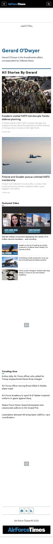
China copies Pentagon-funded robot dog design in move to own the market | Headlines (34, 272)
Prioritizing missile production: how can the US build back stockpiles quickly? (33, 259)
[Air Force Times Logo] (16, 4)
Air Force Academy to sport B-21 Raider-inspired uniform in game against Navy (25, 397)
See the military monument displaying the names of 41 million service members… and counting (25, 237)
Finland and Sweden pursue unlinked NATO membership (26, 178)
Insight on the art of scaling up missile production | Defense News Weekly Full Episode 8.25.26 (33, 247)
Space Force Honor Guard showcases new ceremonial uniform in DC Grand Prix (22, 406)
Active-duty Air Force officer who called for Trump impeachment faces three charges (23, 377)
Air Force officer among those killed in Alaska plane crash (24, 387)
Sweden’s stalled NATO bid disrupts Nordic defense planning (25, 117)
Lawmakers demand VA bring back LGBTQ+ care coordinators (26, 416)
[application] (26, 220)
